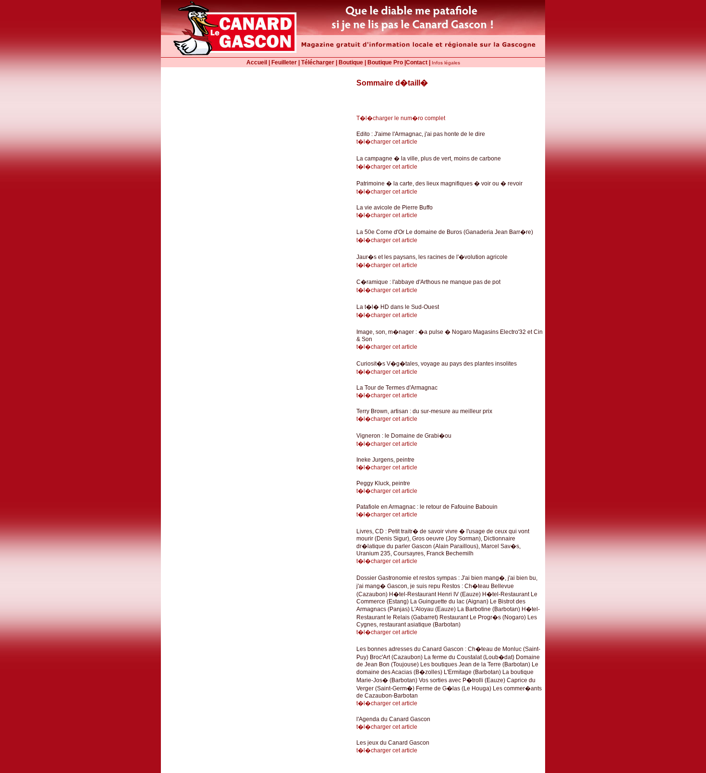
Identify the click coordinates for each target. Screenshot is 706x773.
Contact (416, 62)
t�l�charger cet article (386, 141)
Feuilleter (284, 62)
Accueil (256, 62)
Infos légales (446, 62)
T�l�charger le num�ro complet (400, 118)
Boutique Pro (385, 62)
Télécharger (317, 62)
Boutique (351, 62)
